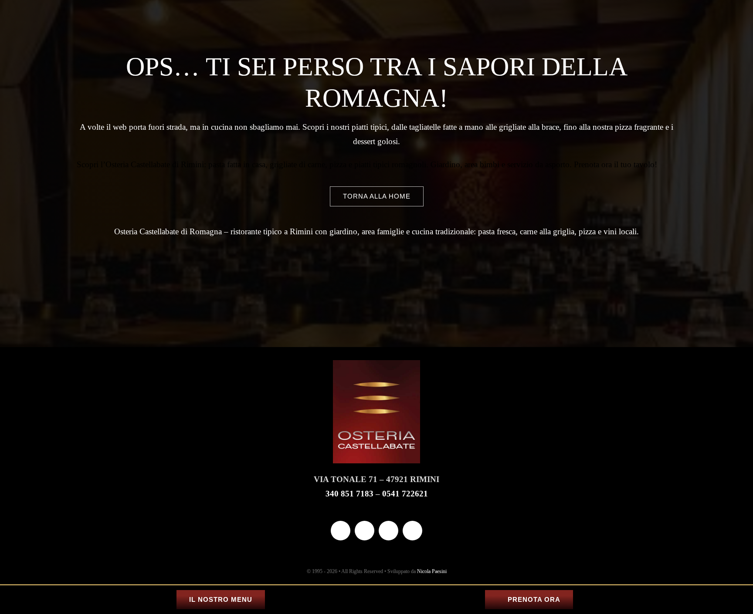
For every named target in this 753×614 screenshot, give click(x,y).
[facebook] (340, 530)
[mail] (388, 530)
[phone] (412, 530)
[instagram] (364, 530)
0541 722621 (405, 493)
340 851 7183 (349, 493)
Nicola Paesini (432, 571)
